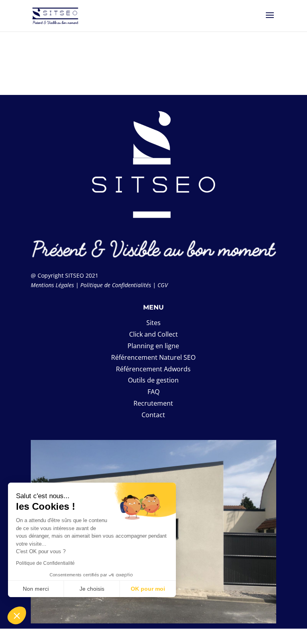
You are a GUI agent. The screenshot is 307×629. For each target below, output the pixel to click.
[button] (16, 615)
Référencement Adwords (153, 369)
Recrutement (153, 403)
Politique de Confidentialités (115, 285)
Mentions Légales (52, 285)
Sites (153, 322)
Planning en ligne (153, 345)
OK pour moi (148, 589)
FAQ (153, 391)
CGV (162, 285)
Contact (153, 414)
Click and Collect (153, 334)
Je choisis (92, 589)
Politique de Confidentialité (45, 563)
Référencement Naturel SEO (153, 357)
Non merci (36, 589)
